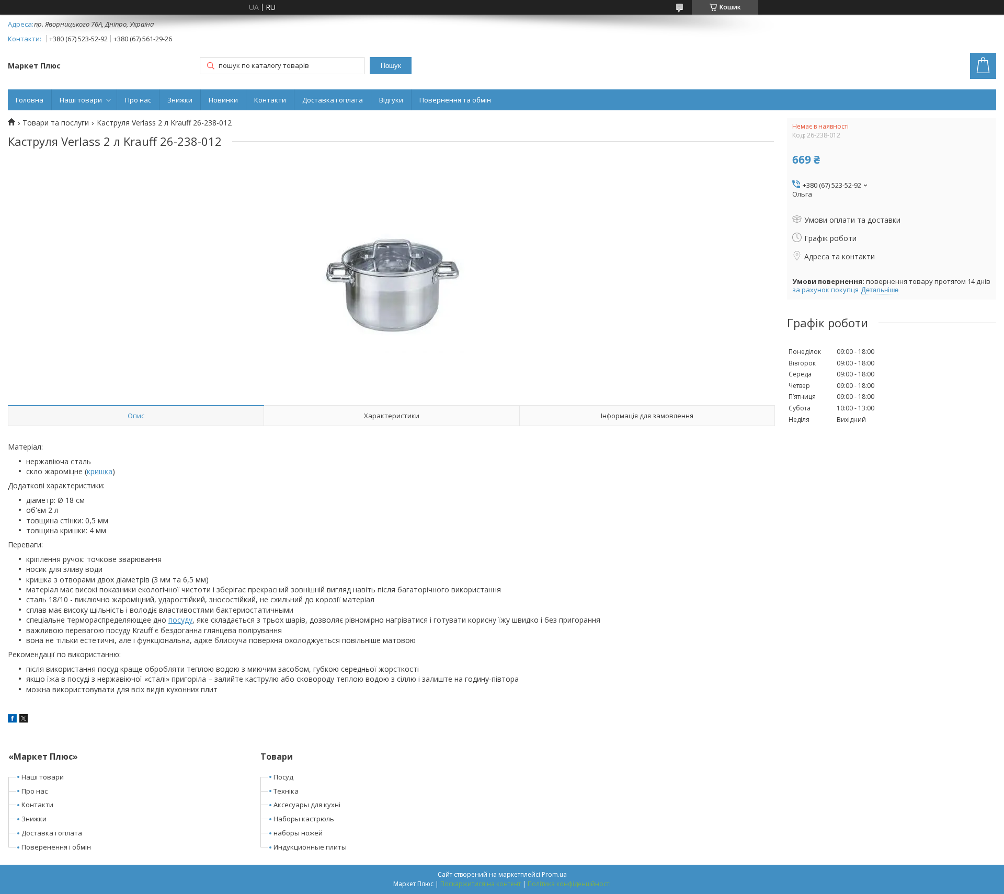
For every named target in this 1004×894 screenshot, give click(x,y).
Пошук (391, 66)
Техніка (286, 791)
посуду (180, 620)
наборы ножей (298, 833)
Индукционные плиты (310, 847)
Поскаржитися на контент (480, 883)
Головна (29, 100)
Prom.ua (554, 874)
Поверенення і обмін (56, 847)
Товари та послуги (55, 123)
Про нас (138, 100)
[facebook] (12, 720)
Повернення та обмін (455, 100)
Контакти (270, 100)
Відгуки (391, 100)
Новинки (223, 100)
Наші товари (81, 100)
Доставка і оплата (332, 100)
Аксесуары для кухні (306, 804)
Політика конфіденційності (569, 883)
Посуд (283, 777)
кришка (99, 471)
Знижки (179, 100)
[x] (23, 720)
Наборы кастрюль (303, 818)
